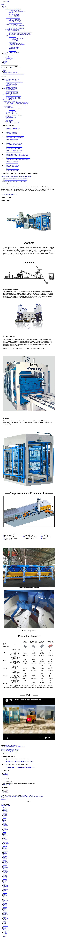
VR (4, 63)
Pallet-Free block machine (12, 24)
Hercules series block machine (13, 18)
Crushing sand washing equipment (16, 44)
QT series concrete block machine (13, 9)
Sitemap (31, 795)
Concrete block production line (13, 30)
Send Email (3, 799)
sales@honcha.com (17, 67)
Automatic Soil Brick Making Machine (9, 751)
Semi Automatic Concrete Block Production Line (20, 33)
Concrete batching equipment (15, 43)
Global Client (9, 59)
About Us (5, 54)
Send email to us (4, 194)
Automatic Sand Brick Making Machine (9, 750)
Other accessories (10, 35)
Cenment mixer (12, 37)
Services (5, 61)
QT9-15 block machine (14, 14)
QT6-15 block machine (14, 10)
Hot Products (25, 795)
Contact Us (5, 62)
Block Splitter (12, 46)
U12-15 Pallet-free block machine (16, 25)
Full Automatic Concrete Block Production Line (19, 34)
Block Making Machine (6, 796)
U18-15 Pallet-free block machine (16, 28)
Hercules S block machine (15, 19)
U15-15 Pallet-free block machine (16, 26)
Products (5, 7)
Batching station (12, 42)
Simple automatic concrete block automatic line (13, 74)
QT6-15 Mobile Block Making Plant (17, 11)
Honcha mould (12, 51)
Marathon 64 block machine (12, 29)
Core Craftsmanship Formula (12, 52)
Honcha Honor (9, 58)
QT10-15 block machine (14, 15)
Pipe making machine (14, 47)
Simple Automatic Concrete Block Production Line (20, 32)
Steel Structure (12, 49)
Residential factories (13, 48)
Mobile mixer (15, 39)
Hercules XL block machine (15, 23)
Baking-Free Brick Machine (36, 796)
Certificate (8, 57)
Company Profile (10, 56)
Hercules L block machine (15, 21)
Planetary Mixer (15, 40)
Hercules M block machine (15, 20)
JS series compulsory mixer (18, 38)
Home (4, 6)
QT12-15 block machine (14, 16)
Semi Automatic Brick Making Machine (21, 796)
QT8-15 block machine (14, 12)
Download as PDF (12, 194)
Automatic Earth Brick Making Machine (10, 749)
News (4, 53)
